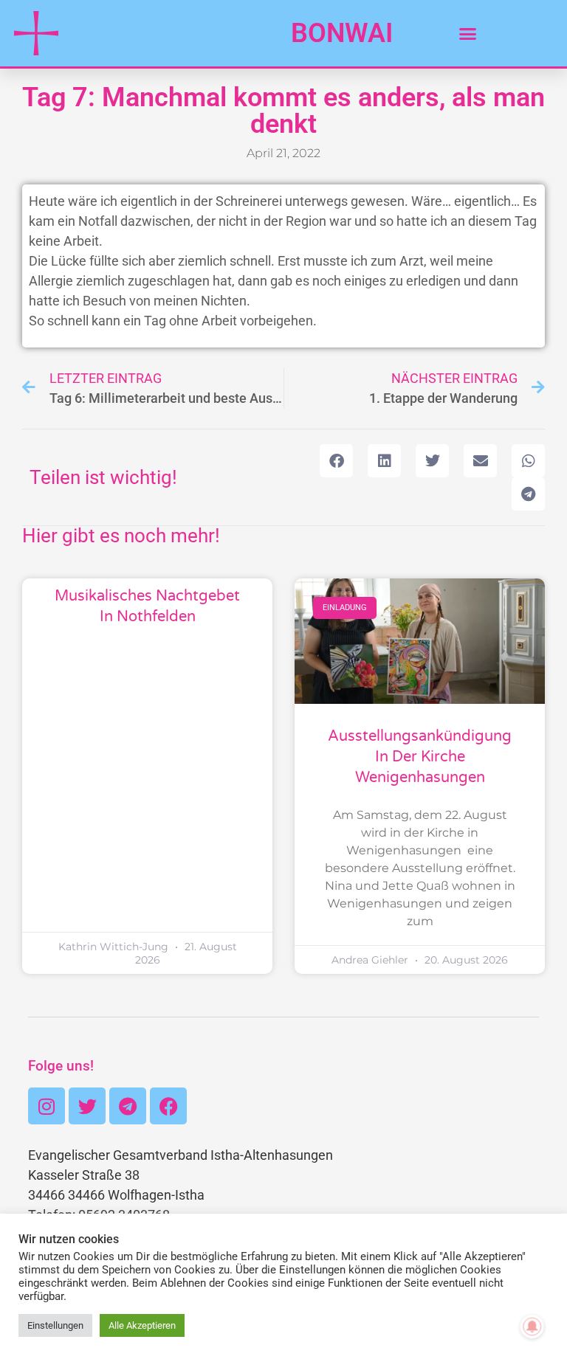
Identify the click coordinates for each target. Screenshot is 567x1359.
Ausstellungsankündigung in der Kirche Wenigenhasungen (420, 756)
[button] (468, 33)
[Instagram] (46, 1105)
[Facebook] (168, 1105)
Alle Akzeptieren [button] (142, 1325)
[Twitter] (87, 1105)
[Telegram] (127, 1105)
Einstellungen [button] (55, 1325)
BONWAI (342, 33)
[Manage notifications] (532, 1326)
